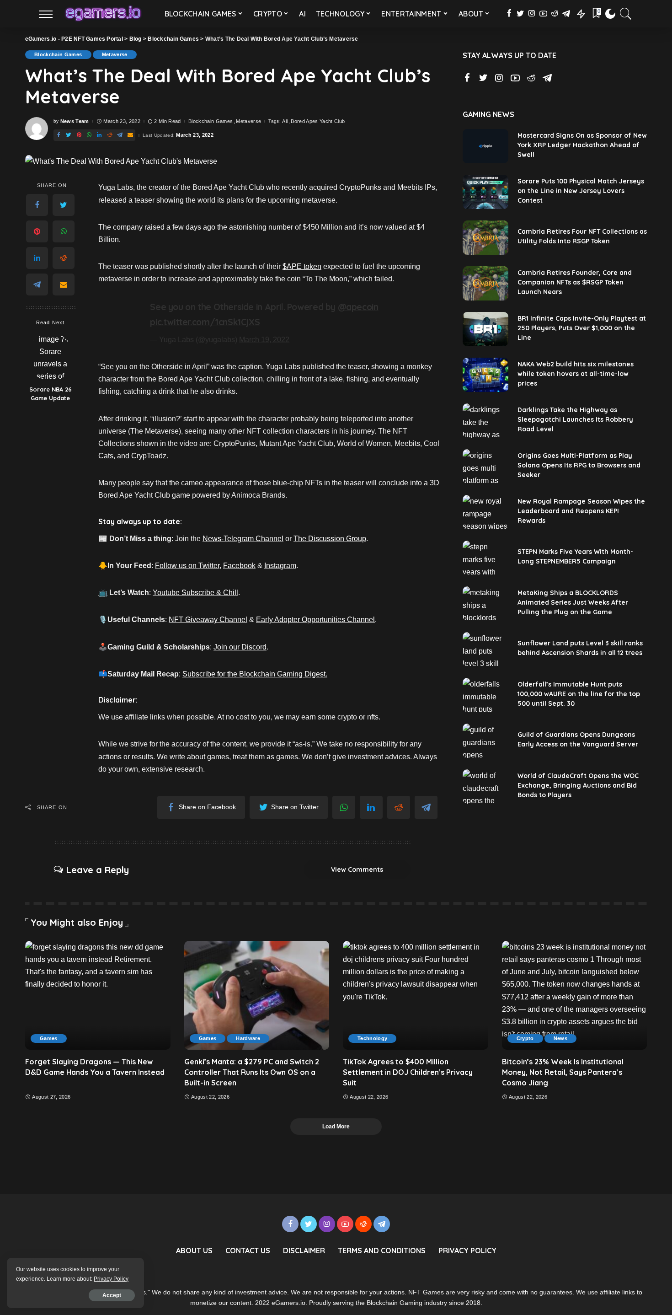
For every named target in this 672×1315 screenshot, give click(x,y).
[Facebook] (37, 205)
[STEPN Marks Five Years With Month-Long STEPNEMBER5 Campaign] (485, 558)
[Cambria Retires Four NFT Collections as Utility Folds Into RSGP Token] (485, 237)
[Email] (64, 285)
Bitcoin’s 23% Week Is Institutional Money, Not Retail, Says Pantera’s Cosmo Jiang (563, 1072)
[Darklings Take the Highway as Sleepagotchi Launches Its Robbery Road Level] (485, 420)
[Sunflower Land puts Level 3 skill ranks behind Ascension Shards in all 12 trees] (485, 649)
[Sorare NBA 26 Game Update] (51, 357)
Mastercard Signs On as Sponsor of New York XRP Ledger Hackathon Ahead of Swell (582, 145)
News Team (74, 121)
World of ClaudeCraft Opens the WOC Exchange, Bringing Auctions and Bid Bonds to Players (578, 785)
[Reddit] (64, 258)
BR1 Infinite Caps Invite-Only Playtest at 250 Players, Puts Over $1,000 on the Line (581, 328)
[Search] (626, 13)
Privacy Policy (111, 1279)
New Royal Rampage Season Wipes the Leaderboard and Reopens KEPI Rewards (581, 511)
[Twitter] (64, 205)
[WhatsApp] (64, 232)
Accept (111, 1295)
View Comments (357, 869)
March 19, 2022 (264, 340)
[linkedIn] (37, 258)
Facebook (239, 565)
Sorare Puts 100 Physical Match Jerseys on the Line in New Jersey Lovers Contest (580, 190)
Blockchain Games (58, 54)
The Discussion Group (329, 538)
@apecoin (358, 306)
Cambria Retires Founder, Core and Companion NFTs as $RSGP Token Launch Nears (574, 282)
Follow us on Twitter (187, 565)
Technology (372, 1038)
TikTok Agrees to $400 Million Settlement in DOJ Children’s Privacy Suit (408, 1072)
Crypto (525, 1038)
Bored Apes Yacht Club (318, 121)
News (560, 1038)
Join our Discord (240, 647)
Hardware (248, 1038)
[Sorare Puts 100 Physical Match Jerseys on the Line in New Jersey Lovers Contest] (485, 192)
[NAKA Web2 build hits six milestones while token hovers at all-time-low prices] (485, 375)
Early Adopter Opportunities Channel (315, 619)
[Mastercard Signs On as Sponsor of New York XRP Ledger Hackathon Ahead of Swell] (485, 146)
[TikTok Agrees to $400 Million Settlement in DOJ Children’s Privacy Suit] (415, 995)
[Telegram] (37, 285)
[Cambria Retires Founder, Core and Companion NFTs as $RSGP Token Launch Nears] (485, 283)
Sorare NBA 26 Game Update (50, 394)
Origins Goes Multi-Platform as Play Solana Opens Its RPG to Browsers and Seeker (578, 465)
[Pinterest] (37, 232)
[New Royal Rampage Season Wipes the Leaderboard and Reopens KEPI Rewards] (485, 512)
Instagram (280, 565)
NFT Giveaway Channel (208, 619)
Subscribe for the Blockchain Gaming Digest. (254, 674)
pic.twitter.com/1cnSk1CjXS (205, 322)
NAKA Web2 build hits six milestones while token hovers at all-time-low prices (575, 373)
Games (49, 1038)
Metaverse (115, 54)
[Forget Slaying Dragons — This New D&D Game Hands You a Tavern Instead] (98, 995)
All (285, 121)
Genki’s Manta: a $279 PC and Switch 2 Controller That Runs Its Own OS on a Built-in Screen (251, 1072)
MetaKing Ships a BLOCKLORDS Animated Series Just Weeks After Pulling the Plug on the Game (572, 602)
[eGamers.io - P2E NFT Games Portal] (103, 13)
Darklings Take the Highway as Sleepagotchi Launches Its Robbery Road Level (575, 419)
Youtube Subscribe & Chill (195, 592)
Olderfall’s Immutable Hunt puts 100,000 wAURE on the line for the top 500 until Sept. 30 (578, 694)
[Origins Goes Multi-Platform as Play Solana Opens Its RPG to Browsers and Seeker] (485, 466)
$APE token (302, 266)
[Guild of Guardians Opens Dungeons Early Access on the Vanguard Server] (485, 741)
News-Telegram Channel (243, 538)
